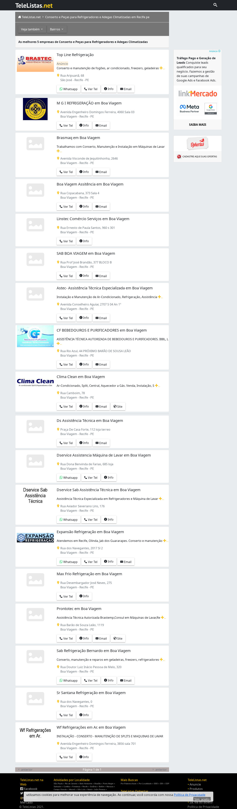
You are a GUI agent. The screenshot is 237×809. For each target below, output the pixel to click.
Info (110, 89)
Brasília (97, 784)
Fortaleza (76, 786)
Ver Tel (92, 89)
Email (127, 89)
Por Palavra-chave (128, 784)
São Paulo (58, 784)
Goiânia (93, 786)
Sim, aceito (202, 799)
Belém (101, 786)
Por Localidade (145, 784)
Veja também (30, 29)
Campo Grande (60, 789)
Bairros (55, 29)
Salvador (57, 786)
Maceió (72, 789)
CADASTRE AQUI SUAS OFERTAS (200, 156)
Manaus (109, 786)
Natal (89, 789)
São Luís (81, 789)
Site (119, 406)
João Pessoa (99, 789)
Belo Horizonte (86, 784)
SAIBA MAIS (197, 125)
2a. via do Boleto (201, 802)
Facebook (30, 789)
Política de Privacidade (203, 807)
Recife (85, 786)
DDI (161, 784)
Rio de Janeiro (71, 784)
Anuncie (195, 784)
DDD (156, 784)
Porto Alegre (108, 784)
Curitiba (67, 786)
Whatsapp (70, 89)
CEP (167, 784)
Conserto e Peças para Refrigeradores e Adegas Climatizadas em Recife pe (96, 17)
